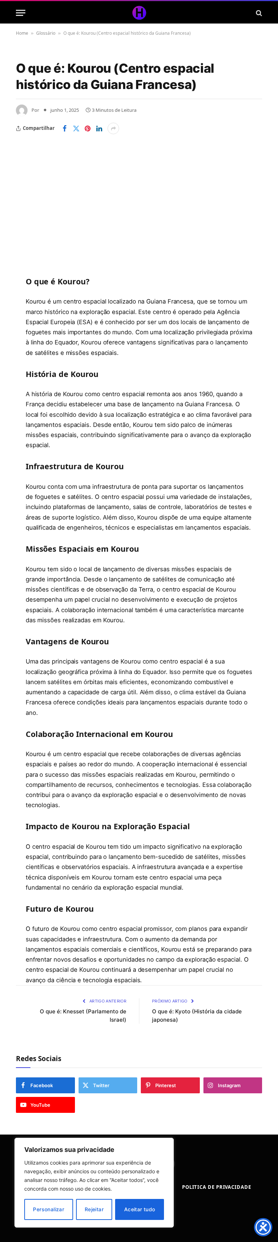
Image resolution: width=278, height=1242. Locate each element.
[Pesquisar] (258, 13)
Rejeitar (94, 1209)
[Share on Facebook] (64, 128)
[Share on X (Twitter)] (76, 128)
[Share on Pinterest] (87, 128)
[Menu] (20, 13)
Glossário (45, 33)
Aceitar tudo (139, 1209)
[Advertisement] (139, 188)
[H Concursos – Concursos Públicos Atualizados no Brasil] (139, 13)
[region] (94, 1183)
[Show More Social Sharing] (113, 128)
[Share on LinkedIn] (99, 128)
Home (22, 33)
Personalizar (48, 1209)
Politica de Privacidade (216, 1187)
